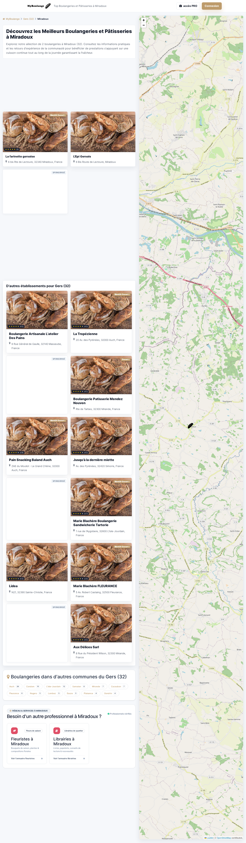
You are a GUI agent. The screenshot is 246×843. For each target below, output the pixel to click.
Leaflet (210, 837)
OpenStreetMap (224, 837)
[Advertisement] (69, 84)
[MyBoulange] (37, 6)
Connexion (212, 6)
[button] (190, 426)
